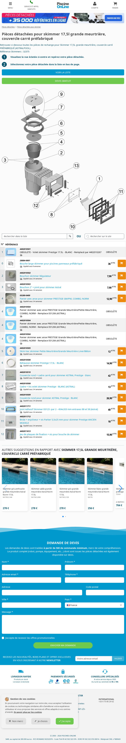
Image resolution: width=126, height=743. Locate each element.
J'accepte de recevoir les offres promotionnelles (30, 637)
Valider (118, 658)
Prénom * (70, 561)
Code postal (92, 586)
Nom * (5, 561)
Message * (7, 611)
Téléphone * (71, 574)
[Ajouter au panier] (122, 263)
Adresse (6, 586)
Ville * (5, 599)
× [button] (117, 605)
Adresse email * (10, 574)
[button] (31, 5)
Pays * (68, 599)
